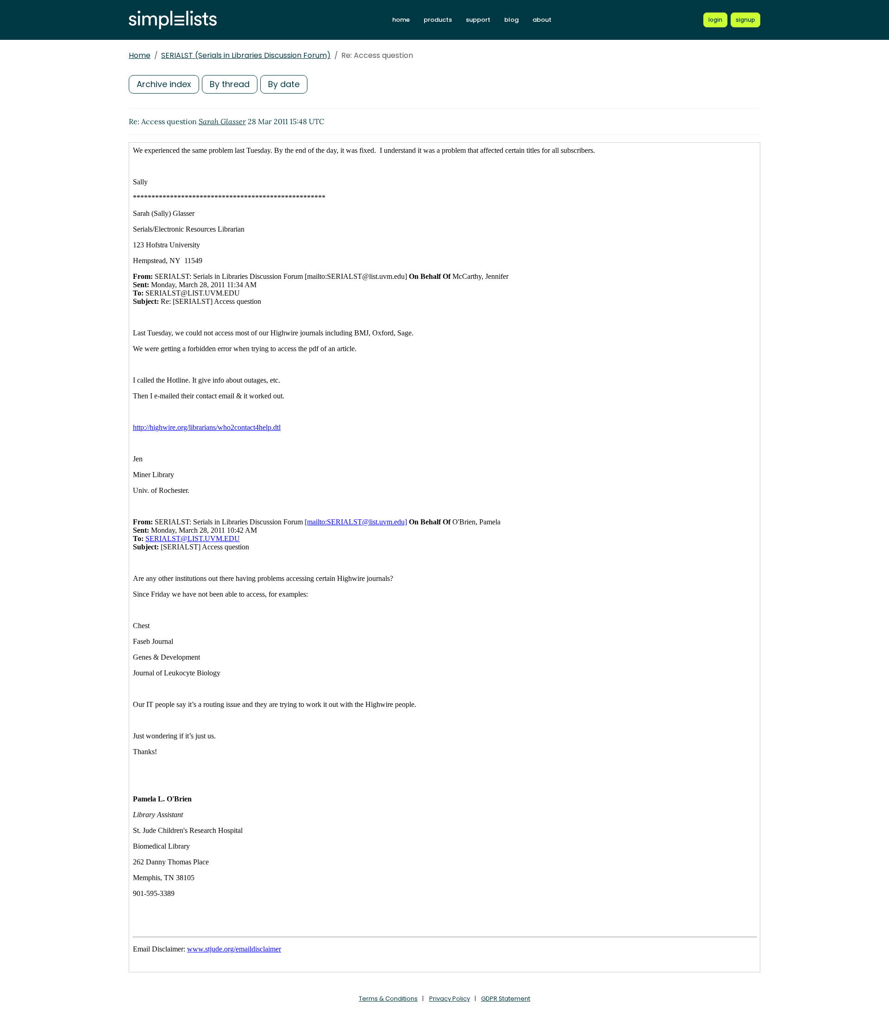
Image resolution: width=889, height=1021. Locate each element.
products (438, 19)
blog (511, 19)
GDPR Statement (505, 998)
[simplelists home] (173, 20)
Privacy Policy (449, 998)
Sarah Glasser (222, 121)
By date (284, 84)
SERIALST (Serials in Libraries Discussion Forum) (246, 55)
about (541, 19)
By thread (230, 84)
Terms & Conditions (388, 998)
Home (139, 55)
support (478, 19)
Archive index (164, 84)
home (401, 19)
